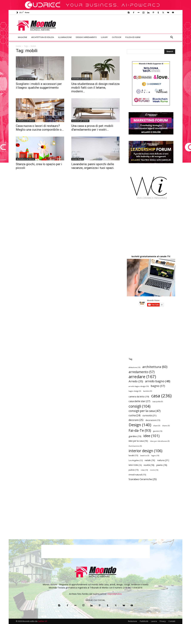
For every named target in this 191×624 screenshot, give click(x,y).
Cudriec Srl (42, 621)
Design (140, 424)
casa (161, 395)
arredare (142, 376)
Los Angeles (136, 460)
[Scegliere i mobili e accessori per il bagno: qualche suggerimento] (40, 68)
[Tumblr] (158, 12)
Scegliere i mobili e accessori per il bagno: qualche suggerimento (39, 85)
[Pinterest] (153, 12)
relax (144, 470)
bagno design (135, 391)
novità (149, 465)
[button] (171, 37)
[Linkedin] (148, 12)
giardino (135, 436)
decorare (136, 420)
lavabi (133, 455)
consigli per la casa (144, 410)
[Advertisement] (120, 25)
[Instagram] (143, 12)
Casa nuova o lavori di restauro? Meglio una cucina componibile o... (40, 127)
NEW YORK (135, 465)
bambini (147, 391)
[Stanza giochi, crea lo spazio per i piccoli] (40, 148)
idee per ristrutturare (160, 441)
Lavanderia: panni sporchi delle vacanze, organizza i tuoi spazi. (92, 166)
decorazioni (152, 420)
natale (150, 460)
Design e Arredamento (86, 37)
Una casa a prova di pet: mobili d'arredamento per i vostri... (92, 127)
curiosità (150, 415)
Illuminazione (65, 37)
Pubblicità (144, 621)
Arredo (136, 381)
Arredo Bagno (77, 159)
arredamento (142, 372)
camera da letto (139, 396)
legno (155, 455)
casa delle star (139, 401)
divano (166, 426)
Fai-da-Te (140, 430)
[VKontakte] (168, 12)
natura (163, 460)
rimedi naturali (137, 474)
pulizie (134, 470)
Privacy (163, 621)
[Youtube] (173, 12)
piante (161, 465)
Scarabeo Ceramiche (143, 479)
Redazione (132, 621)
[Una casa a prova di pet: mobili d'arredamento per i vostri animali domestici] (95, 110)
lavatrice (144, 456)
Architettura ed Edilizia (42, 37)
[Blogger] (128, 12)
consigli (139, 406)
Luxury (104, 37)
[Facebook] (133, 12)
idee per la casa (138, 440)
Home (18, 46)
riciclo (154, 470)
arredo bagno (157, 381)
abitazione (134, 367)
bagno (158, 385)
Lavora (154, 621)
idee (151, 435)
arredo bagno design (139, 386)
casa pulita (157, 401)
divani (156, 426)
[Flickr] (138, 12)
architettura (154, 366)
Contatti (171, 621)
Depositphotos (114, 593)
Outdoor (116, 37)
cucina (134, 415)
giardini (157, 431)
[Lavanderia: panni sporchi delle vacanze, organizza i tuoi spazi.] (95, 148)
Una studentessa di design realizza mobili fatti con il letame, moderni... (95, 87)
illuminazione (135, 446)
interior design (145, 450)
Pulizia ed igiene (132, 37)
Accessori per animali (80, 121)
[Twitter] (163, 12)
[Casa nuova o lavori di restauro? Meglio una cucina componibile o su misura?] (40, 110)
